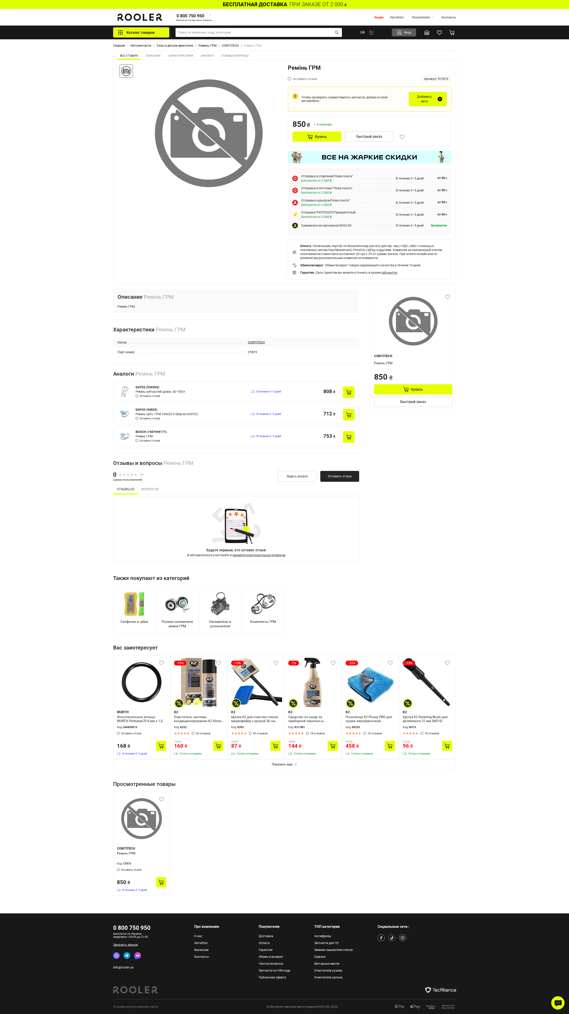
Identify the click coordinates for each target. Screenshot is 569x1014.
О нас (198, 936)
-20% (352, 663)
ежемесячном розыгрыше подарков (258, 555)
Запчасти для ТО (326, 943)
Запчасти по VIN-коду (274, 970)
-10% (180, 663)
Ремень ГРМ (207, 45)
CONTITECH (230, 45)
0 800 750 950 (131, 927)
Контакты (448, 17)
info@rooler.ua (123, 967)
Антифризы (322, 936)
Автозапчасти (140, 45)
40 (260, 733)
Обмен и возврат (271, 956)
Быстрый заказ (369, 136)
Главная (119, 45)
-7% (293, 663)
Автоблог (397, 17)
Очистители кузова (328, 970)
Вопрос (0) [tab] (150, 489)
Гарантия (265, 950)
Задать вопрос (297, 476)
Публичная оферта (272, 977)
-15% (237, 663)
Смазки (319, 956)
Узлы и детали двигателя (174, 45)
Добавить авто (424, 99)
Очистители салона (328, 977)
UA (362, 32)
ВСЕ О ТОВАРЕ (129, 55)
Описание (153, 55)
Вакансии (201, 950)
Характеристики (180, 55)
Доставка (266, 936)
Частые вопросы (271, 963)
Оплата (264, 943)
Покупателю (421, 17)
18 (317, 733)
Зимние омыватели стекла (333, 950)
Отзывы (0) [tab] (125, 489)
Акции (378, 17)
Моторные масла (326, 963)
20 (203, 733)
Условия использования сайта (135, 1006)
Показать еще (282, 764)
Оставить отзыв (340, 476)
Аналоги (207, 55)
